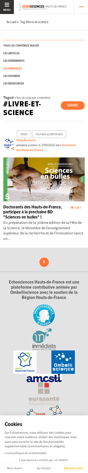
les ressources (13, 84)
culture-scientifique (49, 134)
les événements (13, 61)
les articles (11, 53)
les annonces (12, 69)
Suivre (72, 105)
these (24, 134)
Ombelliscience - (27, 140)
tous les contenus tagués (21, 46)
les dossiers (11, 76)
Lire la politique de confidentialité (25, 453)
